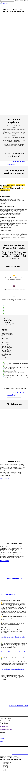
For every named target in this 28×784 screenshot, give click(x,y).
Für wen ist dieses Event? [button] (8, 594)
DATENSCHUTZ (23, 754)
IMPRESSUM (15, 754)
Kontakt (5, 770)
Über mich (5, 767)
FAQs (4, 769)
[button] (16, 163)
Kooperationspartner (14, 578)
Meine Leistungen (7, 762)
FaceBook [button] (2, 738)
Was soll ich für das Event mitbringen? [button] (13, 669)
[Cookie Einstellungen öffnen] (11, 783)
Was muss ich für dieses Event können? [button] (13, 652)
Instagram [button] (2, 735)
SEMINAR (5, 765)
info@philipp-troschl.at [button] (6, 729)
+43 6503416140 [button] (4, 726)
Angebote (5, 766)
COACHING (6, 763)
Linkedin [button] (1, 741)
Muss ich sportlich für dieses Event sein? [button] (13, 637)
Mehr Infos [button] (4, 478)
